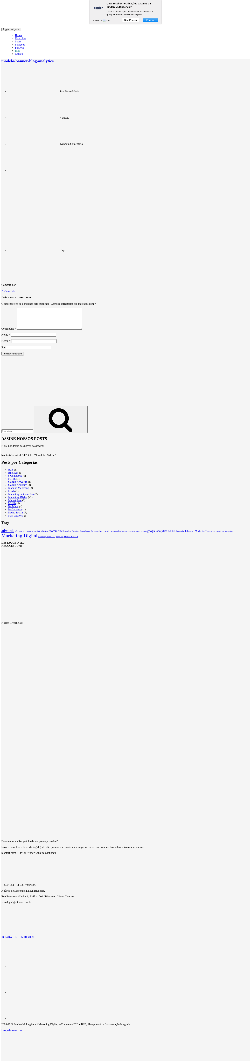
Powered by (98, 20)
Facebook (95, 531)
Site (3, 347)
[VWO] (106, 20)
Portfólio (19, 47)
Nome (5, 334)
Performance (15, 509)
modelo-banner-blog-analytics (27, 61)
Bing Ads (13, 472)
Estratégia (67, 531)
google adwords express (137, 531)
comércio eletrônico (34, 531)
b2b (16, 531)
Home (18, 35)
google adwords (120, 531)
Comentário (8, 328)
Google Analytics (17, 484)
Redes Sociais (15, 512)
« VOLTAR (8, 290)
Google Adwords (17, 481)
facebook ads (106, 531)
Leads (11, 491)
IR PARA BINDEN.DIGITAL (18, 937)
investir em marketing (224, 531)
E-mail (6, 340)
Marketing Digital (17, 497)
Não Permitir (131, 20)
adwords (7, 531)
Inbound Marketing (18, 488)
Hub (169, 531)
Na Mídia (13, 506)
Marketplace (15, 500)
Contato (19, 53)
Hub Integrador (178, 531)
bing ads (22, 531)
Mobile (12, 503)
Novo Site (20, 38)
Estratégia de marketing (81, 531)
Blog (17, 50)
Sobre (18, 41)
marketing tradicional (46, 537)
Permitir (150, 20)
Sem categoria (15, 515)
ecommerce (55, 531)
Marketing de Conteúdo (21, 494)
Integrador (210, 531)
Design (45, 531)
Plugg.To (59, 537)
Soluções (20, 44)
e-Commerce (15, 475)
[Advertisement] (125, 382)
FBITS (12, 478)
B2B (10, 469)
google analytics (157, 531)
